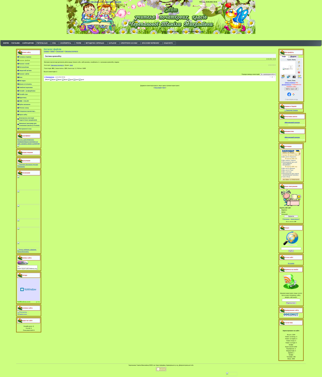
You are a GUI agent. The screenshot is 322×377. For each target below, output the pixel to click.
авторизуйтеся (286, 84)
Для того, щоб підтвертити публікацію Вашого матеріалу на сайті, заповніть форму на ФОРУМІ (28, 141)
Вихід (112, 2)
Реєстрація (105, 2)
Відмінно (284, 210)
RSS (119, 2)
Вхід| (116, 2)
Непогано (285, 214)
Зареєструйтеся (290, 82)
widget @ (291, 124)
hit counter (291, 263)
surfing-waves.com (299, 124)
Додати (293, 56)
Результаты (286, 219)
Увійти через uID (291, 89)
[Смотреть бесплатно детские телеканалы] (28, 166)
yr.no (38, 302)
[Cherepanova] (44, 79)
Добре (284, 212)
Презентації (59, 51)
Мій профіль (95, 2)
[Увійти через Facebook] (289, 94)
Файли (52, 51)
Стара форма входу (291, 99)
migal (71, 65)
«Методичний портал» (292, 122)
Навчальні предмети (71, 51)
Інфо (284, 56)
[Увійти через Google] (294, 94)
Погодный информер (28, 289)
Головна (87, 2)
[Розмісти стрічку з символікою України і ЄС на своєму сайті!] (5, 5)
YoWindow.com (23, 302)
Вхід (164, 87)
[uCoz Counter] (220, 375)
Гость (201, 32)
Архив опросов (295, 219)
